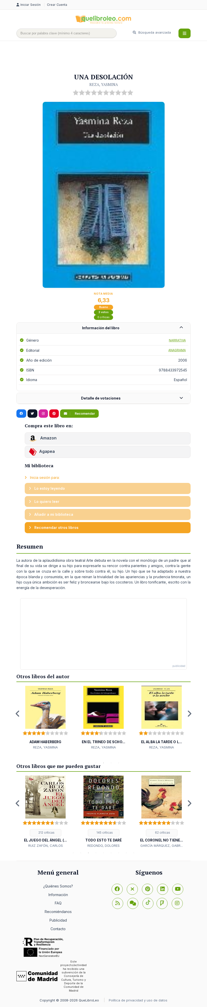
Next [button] (189, 713)
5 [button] (118, 762)
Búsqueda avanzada (154, 32)
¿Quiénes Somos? (58, 886)
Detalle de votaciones (101, 398)
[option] (45, 718)
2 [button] (95, 762)
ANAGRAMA (177, 350)
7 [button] (118, 852)
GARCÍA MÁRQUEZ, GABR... (161, 846)
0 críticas (103, 317)
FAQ (58, 903)
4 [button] (111, 762)
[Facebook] (117, 889)
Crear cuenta (57, 5)
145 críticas (104, 832)
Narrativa (177, 340)
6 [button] (111, 852)
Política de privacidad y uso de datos (138, 1000)
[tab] (103, 328)
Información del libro (100, 328)
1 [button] (88, 762)
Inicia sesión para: (44, 477)
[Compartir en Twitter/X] (32, 413)
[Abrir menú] (184, 33)
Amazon (48, 438)
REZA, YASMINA (103, 84)
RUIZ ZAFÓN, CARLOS (45, 846)
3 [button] (103, 762)
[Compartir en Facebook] (21, 413)
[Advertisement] (108, 57)
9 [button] (133, 852)
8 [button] (126, 852)
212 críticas (46, 832)
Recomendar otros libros (56, 527)
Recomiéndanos (58, 911)
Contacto (58, 929)
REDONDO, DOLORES (103, 846)
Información (58, 895)
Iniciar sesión (31, 5)
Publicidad (58, 920)
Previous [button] (17, 713)
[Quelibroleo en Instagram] (43, 413)
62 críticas (162, 832)
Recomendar (84, 413)
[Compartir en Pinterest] (54, 413)
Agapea (47, 451)
